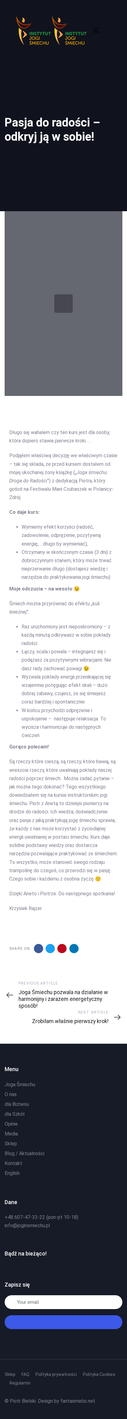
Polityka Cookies (99, 1374)
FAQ (25, 1374)
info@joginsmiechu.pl (27, 1225)
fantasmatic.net (77, 1401)
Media (11, 1134)
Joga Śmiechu (20, 1084)
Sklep (11, 1144)
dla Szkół (15, 1114)
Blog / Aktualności (24, 1153)
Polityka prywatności (56, 1374)
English (12, 1173)
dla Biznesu (17, 1104)
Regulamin (20, 1383)
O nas (11, 1094)
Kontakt (13, 1163)
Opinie (11, 1124)
